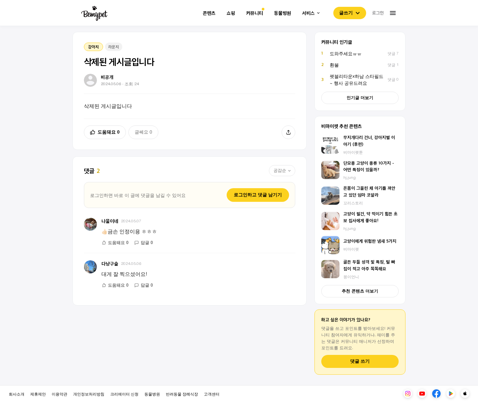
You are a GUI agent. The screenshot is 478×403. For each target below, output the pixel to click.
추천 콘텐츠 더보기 (360, 291)
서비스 (308, 13)
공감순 (279, 170)
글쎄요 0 (143, 132)
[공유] (288, 132)
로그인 (378, 13)
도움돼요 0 (109, 132)
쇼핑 (231, 13)
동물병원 (282, 13)
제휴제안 (38, 393)
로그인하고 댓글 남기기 (258, 194)
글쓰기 (346, 12)
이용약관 (59, 393)
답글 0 (147, 242)
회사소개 (16, 393)
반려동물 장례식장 (182, 393)
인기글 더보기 (360, 97)
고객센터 (211, 393)
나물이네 (109, 221)
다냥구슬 (109, 263)
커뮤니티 (254, 13)
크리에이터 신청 (124, 393)
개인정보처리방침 (88, 393)
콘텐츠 (209, 13)
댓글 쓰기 (360, 361)
